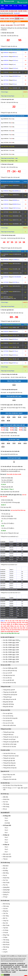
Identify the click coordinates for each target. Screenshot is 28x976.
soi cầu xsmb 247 (19, 965)
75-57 (14, 443)
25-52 (2, 417)
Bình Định (5, 865)
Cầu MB (20, 11)
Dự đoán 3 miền (13, 11)
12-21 (14, 400)
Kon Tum (5, 801)
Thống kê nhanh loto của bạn (11, 755)
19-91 (14, 417)
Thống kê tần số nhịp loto (10, 767)
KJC (19, 968)
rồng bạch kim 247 (7, 966)
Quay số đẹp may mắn (9, 774)
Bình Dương (6, 903)
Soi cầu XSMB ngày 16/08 (11, 657)
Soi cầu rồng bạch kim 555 (6, 13)
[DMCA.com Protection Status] (5, 974)
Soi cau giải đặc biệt (8, 680)
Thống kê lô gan (7, 697)
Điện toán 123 (7, 854)
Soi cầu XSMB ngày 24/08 (11, 642)
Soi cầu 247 (17, 13)
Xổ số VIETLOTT (5, 812)
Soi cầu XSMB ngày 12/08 (11, 662)
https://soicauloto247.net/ (7, 965)
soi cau (2, 25)
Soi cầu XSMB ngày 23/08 (11, 645)
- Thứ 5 (6, 830)
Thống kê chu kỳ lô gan (9, 739)
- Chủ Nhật (7, 823)
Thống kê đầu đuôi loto (9, 765)
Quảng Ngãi (6, 889)
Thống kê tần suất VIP (9, 689)
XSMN (6, 5)
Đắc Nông (6, 873)
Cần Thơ (5, 913)
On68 (12, 968)
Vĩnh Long (6, 906)
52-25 (19, 417)
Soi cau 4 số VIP (7, 673)
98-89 (8, 420)
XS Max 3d (6, 835)
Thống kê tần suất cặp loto (10, 694)
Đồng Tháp (6, 935)
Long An (5, 951)
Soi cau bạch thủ (7, 720)
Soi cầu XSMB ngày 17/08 (11, 654)
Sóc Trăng (6, 915)
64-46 (2, 420)
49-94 (8, 417)
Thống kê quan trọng (8, 732)
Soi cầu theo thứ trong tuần (10, 718)
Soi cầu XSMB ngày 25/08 (11, 640)
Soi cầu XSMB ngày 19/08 (11, 652)
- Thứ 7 (6, 832)
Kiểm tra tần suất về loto (9, 725)
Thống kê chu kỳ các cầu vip (10, 737)
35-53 (25, 443)
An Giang (5, 930)
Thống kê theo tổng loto (9, 763)
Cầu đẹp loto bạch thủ (9, 675)
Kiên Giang (6, 806)
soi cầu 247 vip (21, 963)
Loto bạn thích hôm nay (9, 753)
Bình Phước (6, 944)
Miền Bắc (5, 797)
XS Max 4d (6, 844)
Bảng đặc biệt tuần (8, 701)
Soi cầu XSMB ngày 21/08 (11, 650)
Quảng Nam (6, 892)
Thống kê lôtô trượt (8, 734)
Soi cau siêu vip (7, 677)
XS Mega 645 (6, 815)
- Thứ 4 (6, 818)
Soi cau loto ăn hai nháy (9, 682)
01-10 (25, 417)
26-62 (2, 443)
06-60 (14, 385)
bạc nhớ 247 (16, 966)
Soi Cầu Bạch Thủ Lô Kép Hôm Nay (12, 785)
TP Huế (5, 897)
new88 (12, 970)
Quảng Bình (6, 887)
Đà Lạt (5, 809)
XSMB (2, 5)
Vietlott (24, 5)
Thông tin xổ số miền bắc (9, 779)
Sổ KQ (20, 5)
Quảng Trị (5, 894)
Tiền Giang (6, 804)
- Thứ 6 (6, 820)
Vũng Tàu (5, 920)
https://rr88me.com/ (5, 970)
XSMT (10, 5)
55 (14, 462)
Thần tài (5, 859)
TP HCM (5, 932)
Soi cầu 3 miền (4, 11)
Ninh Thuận (6, 882)
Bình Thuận (6, 925)
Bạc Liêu (5, 923)
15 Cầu (7, 18)
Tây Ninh (5, 927)
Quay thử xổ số (7, 777)
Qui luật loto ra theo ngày (9, 744)
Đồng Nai (5, 911)
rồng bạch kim (12, 963)
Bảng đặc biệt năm (8, 706)
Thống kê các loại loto (9, 758)
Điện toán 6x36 (7, 856)
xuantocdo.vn (4, 963)
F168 (16, 970)
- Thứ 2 (6, 837)
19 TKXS (12, 18)
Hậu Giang (6, 947)
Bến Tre (5, 918)
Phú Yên (5, 885)
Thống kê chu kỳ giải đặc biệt (11, 741)
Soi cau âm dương (8, 715)
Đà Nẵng (5, 870)
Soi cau (15, 5)
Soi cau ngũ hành (7, 713)
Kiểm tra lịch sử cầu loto (9, 746)
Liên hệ (2, 8)
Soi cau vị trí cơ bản (8, 723)
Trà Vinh (5, 908)
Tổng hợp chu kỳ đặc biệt (10, 692)
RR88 (5, 968)
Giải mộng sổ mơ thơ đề (9, 699)
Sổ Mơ (25, 11)
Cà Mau (5, 937)
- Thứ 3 (6, 827)
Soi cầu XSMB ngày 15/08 (11, 659)
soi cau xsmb (9, 25)
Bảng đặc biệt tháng (8, 704)
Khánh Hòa (6, 799)
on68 (8, 968)
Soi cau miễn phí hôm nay (10, 670)
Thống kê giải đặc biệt (9, 760)
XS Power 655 (7, 825)
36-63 (2, 446)
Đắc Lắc (5, 868)
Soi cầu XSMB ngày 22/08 (11, 647)
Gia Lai (5, 875)
